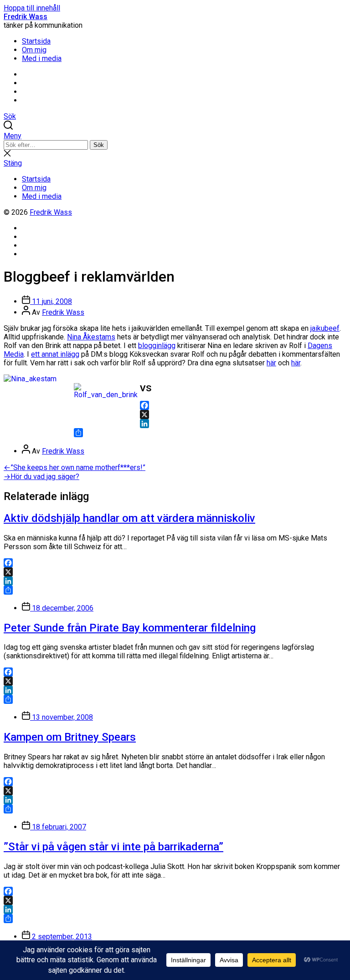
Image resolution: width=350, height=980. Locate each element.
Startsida (36, 41)
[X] (175, 414)
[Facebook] (175, 405)
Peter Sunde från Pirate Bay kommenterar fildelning (130, 627)
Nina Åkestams (91, 337)
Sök (98, 144)
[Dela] (175, 432)
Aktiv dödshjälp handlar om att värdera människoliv (129, 518)
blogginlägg (156, 345)
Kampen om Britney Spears (70, 737)
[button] (175, 135)
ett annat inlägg (55, 354)
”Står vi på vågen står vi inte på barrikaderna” (113, 846)
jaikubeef (325, 328)
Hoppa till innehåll (32, 8)
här (271, 363)
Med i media (42, 58)
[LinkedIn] (175, 423)
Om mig (34, 49)
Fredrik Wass (25, 16)
